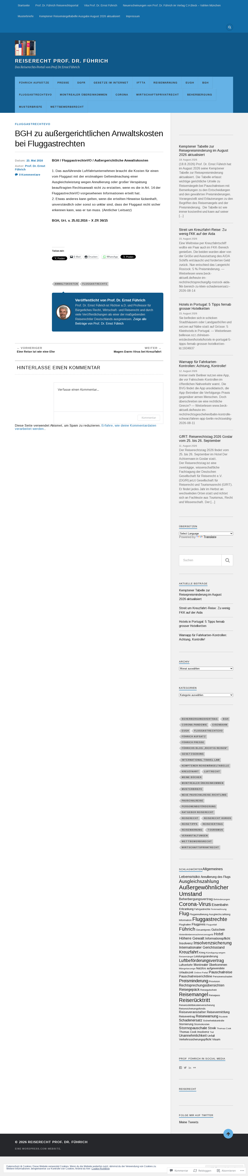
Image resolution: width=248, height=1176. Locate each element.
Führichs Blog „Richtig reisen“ (204, 748)
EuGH (190, 82)
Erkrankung (186, 909)
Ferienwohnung (218, 909)
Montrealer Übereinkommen (83, 94)
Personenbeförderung (199, 806)
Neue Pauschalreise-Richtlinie (204, 795)
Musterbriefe (26, 16)
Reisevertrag (213, 824)
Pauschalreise (192, 800)
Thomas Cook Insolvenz (194, 1031)
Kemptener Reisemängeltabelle (205, 765)
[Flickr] (194, 1067)
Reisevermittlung (218, 1012)
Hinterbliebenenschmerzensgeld (196, 934)
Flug (184, 913)
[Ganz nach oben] (228, 1134)
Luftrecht (212, 771)
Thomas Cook (224, 1028)
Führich (187, 929)
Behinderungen (222, 899)
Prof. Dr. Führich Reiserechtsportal (56, 5)
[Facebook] (180, 1067)
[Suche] (227, 560)
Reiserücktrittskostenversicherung (197, 1005)
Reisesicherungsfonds (192, 1008)
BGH (205, 82)
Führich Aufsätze (34, 82)
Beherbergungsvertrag (200, 719)
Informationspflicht (217, 938)
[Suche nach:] (206, 560)
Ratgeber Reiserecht (198, 812)
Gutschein (218, 929)
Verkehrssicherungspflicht (195, 1039)
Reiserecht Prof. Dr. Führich (61, 61)
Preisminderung (193, 980)
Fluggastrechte (94, 284)
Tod (212, 1032)
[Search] (229, 27)
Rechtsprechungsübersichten (201, 985)
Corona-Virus (195, 904)
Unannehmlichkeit (193, 1035)
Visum (216, 1039)
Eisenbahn (219, 725)
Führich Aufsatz (194, 736)
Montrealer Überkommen (210, 964)
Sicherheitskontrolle (213, 1020)
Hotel (218, 934)
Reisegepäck (189, 989)
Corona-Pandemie (194, 725)
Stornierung (186, 1024)
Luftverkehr (186, 964)
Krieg (202, 952)
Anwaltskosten (66, 284)
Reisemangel (193, 994)
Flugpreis (199, 924)
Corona (121, 94)
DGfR (81, 82)
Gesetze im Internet (111, 82)
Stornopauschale (193, 1028)
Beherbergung (199, 94)
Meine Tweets (188, 1122)
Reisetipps (189, 824)
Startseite (24, 5)
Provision (214, 981)
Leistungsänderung (206, 956)
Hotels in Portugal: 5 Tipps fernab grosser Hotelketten (205, 306)
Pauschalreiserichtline (195, 976)
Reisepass (214, 995)
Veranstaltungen (195, 835)
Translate (209, 537)
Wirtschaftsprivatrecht (157, 94)
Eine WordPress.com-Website (37, 1148)
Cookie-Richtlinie (100, 1168)
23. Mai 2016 (34, 160)
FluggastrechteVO (35, 94)
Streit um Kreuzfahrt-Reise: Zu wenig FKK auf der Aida (202, 232)
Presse (63, 82)
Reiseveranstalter (192, 1012)
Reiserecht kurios (217, 818)
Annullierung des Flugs (216, 876)
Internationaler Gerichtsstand (202, 947)
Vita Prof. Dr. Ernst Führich (100, 5)
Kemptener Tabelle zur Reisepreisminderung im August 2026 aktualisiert (203, 150)
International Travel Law (201, 760)
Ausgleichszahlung (199, 881)
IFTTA (141, 82)
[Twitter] (185, 1067)
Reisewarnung (165, 82)
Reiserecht (190, 818)
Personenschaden (222, 976)
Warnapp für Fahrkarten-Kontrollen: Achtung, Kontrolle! (202, 364)
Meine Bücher (192, 777)
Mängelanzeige (187, 968)
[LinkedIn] (189, 1067)
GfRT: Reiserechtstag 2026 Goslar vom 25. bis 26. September (205, 439)
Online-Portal (201, 972)
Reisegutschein (208, 990)
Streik (212, 1028)
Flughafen (185, 924)
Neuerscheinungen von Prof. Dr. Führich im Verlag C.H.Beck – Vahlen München (172, 5)
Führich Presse (193, 742)
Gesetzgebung (193, 754)
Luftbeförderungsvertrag (201, 960)
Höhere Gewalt (191, 938)
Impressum (133, 16)
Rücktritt (223, 1016)
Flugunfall (211, 924)
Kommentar (149, 417)
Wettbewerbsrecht (67, 106)
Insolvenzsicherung (213, 942)
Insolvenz (186, 943)
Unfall (211, 1035)
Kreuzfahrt (190, 771)
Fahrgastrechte (202, 909)
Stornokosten (201, 1024)
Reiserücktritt (194, 1000)
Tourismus (215, 830)
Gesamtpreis (203, 929)
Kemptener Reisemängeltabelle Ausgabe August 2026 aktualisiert (79, 16)
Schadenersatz (190, 1020)
